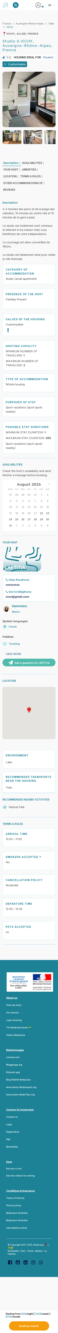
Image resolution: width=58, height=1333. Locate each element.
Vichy (9, 26)
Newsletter (12, 1146)
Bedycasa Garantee (17, 1213)
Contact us (12, 1117)
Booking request (29, 1325)
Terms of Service (15, 1198)
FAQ (8, 1139)
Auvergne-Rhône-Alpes (30, 23)
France (6, 23)
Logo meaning (14, 1020)
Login (9, 1124)
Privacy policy (13, 1205)
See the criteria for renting (20, 1175)
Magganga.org (14, 1064)
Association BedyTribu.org (20, 1094)
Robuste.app (13, 1072)
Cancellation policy (16, 1228)
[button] (29, 710)
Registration (12, 1131)
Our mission (12, 1012)
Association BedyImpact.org (21, 1087)
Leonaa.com (12, 1057)
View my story (13, 1005)
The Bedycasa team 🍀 (18, 1027)
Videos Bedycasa (15, 1035)
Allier (51, 23)
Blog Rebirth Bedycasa (18, 1079)
